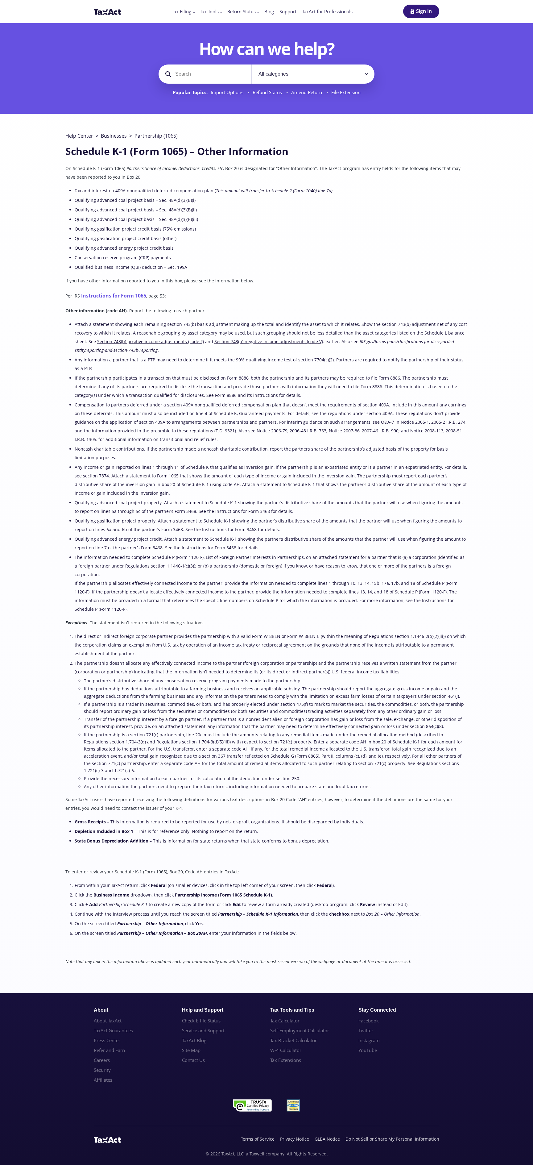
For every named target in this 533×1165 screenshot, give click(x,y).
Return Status (241, 11)
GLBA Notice (327, 1139)
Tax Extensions (285, 1060)
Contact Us (193, 1060)
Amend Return (307, 92)
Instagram (369, 1040)
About (101, 1010)
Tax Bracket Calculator (293, 1040)
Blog (269, 11)
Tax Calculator (285, 1020)
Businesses (114, 135)
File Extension (346, 92)
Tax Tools (209, 11)
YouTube (367, 1050)
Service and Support (203, 1030)
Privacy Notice (294, 1139)
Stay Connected (377, 1010)
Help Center (79, 135)
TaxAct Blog (194, 1040)
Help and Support (202, 1010)
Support (287, 11)
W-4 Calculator (285, 1050)
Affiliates (103, 1080)
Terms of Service (258, 1139)
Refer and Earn (109, 1050)
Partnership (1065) (156, 135)
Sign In (424, 11)
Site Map (191, 1050)
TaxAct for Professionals (327, 11)
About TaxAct (108, 1020)
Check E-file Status (201, 1020)
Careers (102, 1060)
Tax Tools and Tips (292, 1010)
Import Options (228, 92)
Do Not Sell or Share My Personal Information (392, 1139)
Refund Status (268, 92)
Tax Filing (181, 11)
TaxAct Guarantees (113, 1030)
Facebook (368, 1020)
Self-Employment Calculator (299, 1030)
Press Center (107, 1040)
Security (102, 1070)
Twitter (365, 1030)
